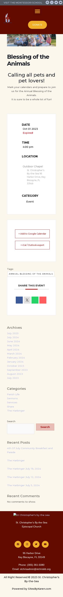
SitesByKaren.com (39, 588)
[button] (37, 11)
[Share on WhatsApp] (34, 300)
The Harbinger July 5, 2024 (23, 485)
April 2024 (13, 349)
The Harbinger (16, 410)
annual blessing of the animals (31, 274)
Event (30, 201)
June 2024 (13, 341)
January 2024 (15, 361)
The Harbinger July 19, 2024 (24, 468)
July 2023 (13, 377)
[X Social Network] (27, 300)
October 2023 (15, 365)
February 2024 (16, 357)
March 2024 (14, 353)
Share (10, 406)
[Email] (42, 300)
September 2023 (17, 369)
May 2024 (13, 345)
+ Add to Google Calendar (32, 233)
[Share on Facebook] (19, 300)
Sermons (12, 398)
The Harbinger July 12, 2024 (24, 477)
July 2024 (13, 337)
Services (12, 402)
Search (11, 421)
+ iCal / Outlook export (32, 245)
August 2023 (15, 373)
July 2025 (13, 333)
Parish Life (13, 394)
